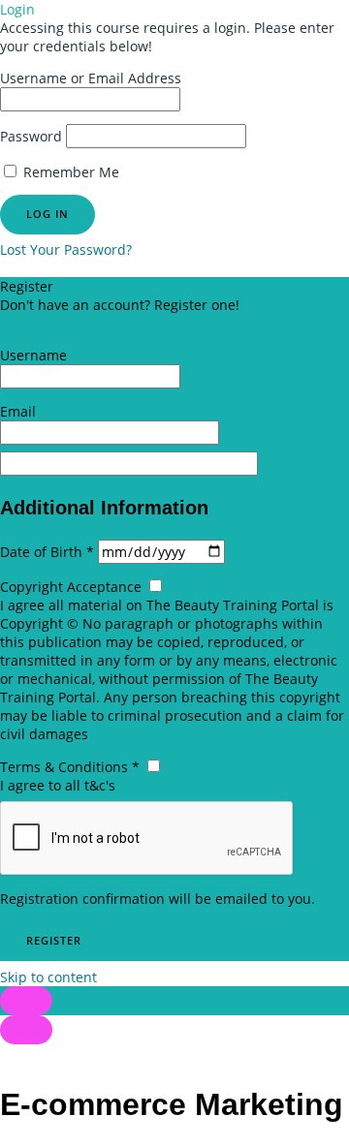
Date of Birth (49, 552)
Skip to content (48, 977)
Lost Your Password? (66, 249)
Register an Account (65, 323)
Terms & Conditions (71, 767)
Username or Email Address (90, 78)
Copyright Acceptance (72, 586)
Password (31, 136)
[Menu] (26, 1029)
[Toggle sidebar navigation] (26, 1000)
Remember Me (69, 172)
